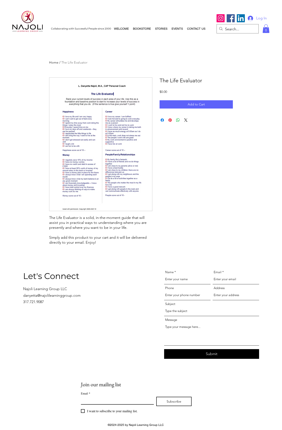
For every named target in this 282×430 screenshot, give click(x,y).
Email (218, 272)
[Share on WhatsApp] (177, 120)
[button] (266, 28)
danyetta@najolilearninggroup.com (52, 295)
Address (219, 287)
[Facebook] (231, 18)
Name (169, 272)
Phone (169, 287)
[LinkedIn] (241, 18)
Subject (170, 303)
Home (53, 62)
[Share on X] (185, 120)
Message (171, 319)
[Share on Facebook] (162, 120)
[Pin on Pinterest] (170, 120)
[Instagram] (221, 18)
